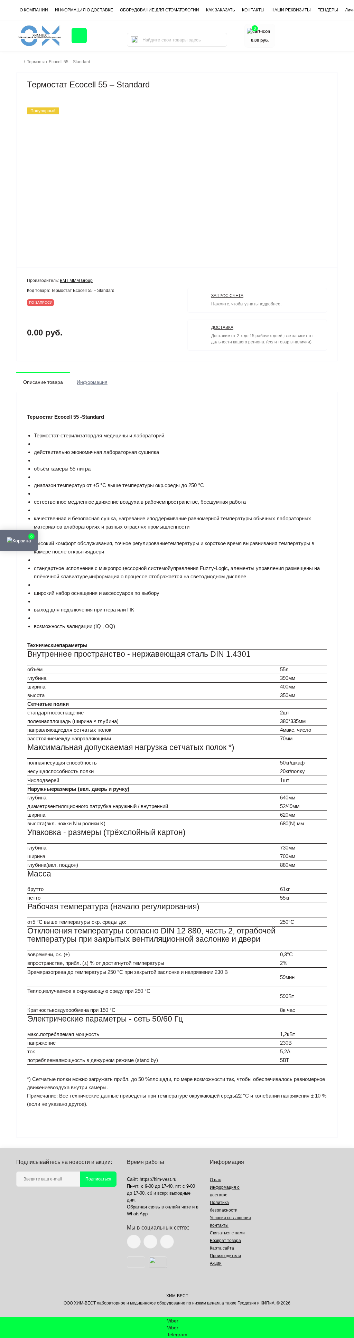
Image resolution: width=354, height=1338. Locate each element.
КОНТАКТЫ (253, 10)
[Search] (134, 40)
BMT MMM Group (76, 280)
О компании (34, 10)
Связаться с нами (227, 1233)
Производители (225, 1255)
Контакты (219, 1225)
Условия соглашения (230, 1217)
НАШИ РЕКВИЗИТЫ (291, 10)
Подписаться (98, 1179)
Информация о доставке (84, 10)
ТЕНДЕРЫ (328, 10)
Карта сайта (222, 1248)
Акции (216, 1263)
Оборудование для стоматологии (159, 10)
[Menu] (79, 35)
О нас (215, 1179)
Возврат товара (225, 1240)
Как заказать (220, 10)
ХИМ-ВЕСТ (177, 1295)
